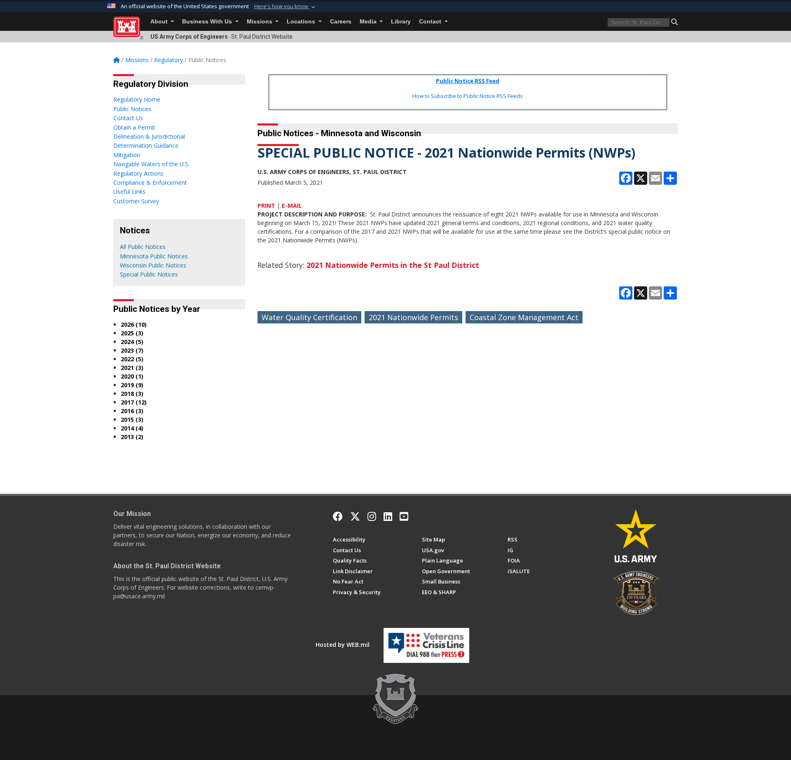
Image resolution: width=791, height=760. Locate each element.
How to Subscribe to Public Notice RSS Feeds (467, 96)
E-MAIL (292, 205)
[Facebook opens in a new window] (338, 516)
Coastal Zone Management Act (524, 317)
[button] (285, 6)
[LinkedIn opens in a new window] (388, 516)
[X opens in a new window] (355, 516)
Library (401, 22)
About (159, 22)
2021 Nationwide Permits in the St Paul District (393, 265)
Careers (340, 22)
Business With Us (208, 22)
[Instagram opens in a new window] (371, 516)
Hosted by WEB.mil (343, 644)
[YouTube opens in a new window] (404, 516)
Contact (431, 22)
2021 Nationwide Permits (413, 317)
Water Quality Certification (309, 317)
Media (369, 22)
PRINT (266, 205)
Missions (260, 22)
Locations (302, 22)
